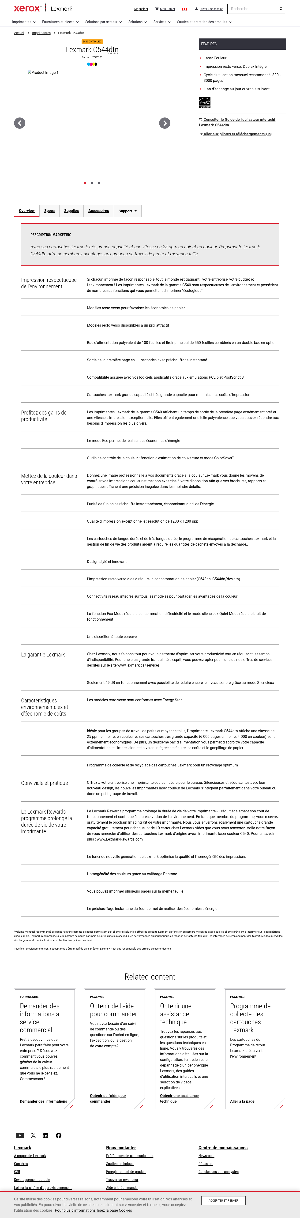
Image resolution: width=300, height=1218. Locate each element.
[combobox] (256, 9)
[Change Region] (184, 9)
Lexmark (22, 1147)
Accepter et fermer (223, 1200)
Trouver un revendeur (122, 1179)
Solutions (135, 22)
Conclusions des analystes (219, 1171)
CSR (17, 1171)
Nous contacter (121, 1147)
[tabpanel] (150, 570)
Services (160, 22)
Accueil (43, 8)
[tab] (85, 183)
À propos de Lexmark (30, 1156)
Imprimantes (21, 22)
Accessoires (98, 210)
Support (125, 211)
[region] (150, 1204)
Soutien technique (120, 1163)
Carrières (21, 1163)
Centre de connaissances (223, 1147)
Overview (27, 210)
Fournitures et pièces (58, 22)
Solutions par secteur (101, 22)
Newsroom (206, 1156)
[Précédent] (19, 123)
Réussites (206, 1163)
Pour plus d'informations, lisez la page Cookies (93, 1210)
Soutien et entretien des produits (202, 22)
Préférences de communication (129, 1156)
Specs (49, 210)
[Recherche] (281, 9)
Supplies (71, 210)
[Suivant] (164, 123)
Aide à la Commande (122, 1187)
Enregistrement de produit (126, 1171)
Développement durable (32, 1179)
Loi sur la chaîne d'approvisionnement (43, 1187)
